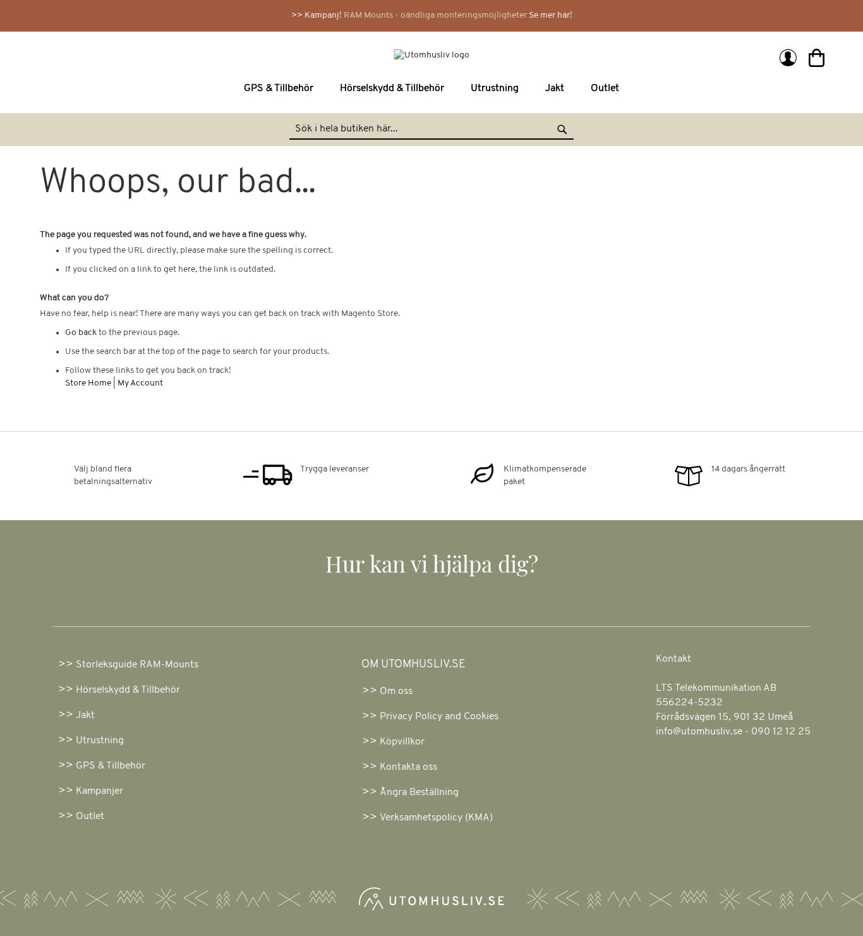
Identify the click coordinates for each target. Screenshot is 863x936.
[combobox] (431, 129)
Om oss (396, 691)
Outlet (90, 816)
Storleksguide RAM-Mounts (137, 665)
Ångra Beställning (419, 792)
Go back (81, 332)
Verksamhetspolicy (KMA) (436, 818)
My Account (140, 383)
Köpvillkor (402, 742)
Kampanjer (99, 791)
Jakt (85, 715)
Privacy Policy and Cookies (439, 717)
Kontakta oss (408, 767)
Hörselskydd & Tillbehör (128, 690)
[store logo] (237, 54)
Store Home (88, 383)
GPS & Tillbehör (110, 766)
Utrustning (100, 741)
